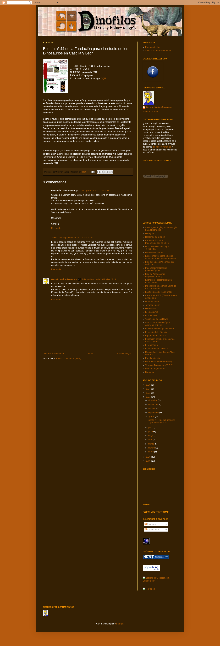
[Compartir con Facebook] (108, 172)
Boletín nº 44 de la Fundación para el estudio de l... (161, 421)
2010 (148, 457)
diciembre (153, 400)
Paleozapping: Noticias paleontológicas (156, 269)
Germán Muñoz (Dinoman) (64, 279)
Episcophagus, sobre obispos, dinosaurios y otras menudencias (160, 257)
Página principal (153, 47)
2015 (148, 385)
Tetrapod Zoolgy (152, 305)
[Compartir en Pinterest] (111, 172)
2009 (148, 461)
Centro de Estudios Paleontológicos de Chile (157, 241)
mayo (151, 436)
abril (150, 439)
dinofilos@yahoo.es (162, 147)
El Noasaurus (151, 312)
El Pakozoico (151, 315)
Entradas (151, 524)
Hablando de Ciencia (155, 237)
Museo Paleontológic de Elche (159, 328)
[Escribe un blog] (101, 172)
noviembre (153, 404)
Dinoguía (149, 372)
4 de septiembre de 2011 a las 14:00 (75, 237)
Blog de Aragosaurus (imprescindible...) (155, 275)
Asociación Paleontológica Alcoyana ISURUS (157, 323)
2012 (148, 393)
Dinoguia (149, 233)
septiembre (153, 412)
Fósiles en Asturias (154, 252)
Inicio (90, 353)
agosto (151, 416)
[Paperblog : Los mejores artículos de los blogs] (151, 570)
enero (151, 452)
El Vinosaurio (151, 345)
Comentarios (153, 529)
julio (150, 427)
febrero (151, 448)
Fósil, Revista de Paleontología (159, 361)
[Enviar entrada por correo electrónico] (93, 172)
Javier (54, 237)
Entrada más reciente (54, 353)
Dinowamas (150, 308)
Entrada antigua (124, 353)
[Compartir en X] (105, 172)
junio (150, 431)
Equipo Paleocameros (155, 335)
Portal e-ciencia (152, 358)
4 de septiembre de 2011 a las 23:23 (99, 279)
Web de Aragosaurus (155, 368)
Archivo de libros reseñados (158, 50)
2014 (148, 389)
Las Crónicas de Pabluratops (158, 292)
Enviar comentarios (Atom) (68, 358)
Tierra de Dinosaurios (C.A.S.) (159, 365)
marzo (151, 444)
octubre (152, 408)
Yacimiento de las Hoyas (156, 319)
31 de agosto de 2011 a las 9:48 (94, 190)
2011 (148, 397)
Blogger (119, 624)
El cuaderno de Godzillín (156, 348)
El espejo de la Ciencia (156, 332)
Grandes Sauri (152, 301)
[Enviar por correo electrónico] (98, 172)
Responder (56, 228)
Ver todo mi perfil (150, 111)
